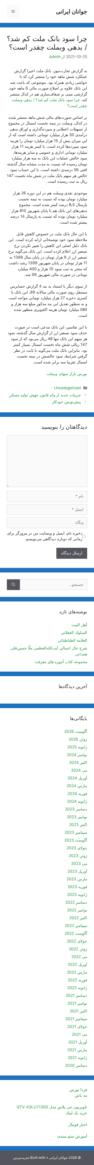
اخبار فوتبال (77, 1124)
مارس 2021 (77, 1050)
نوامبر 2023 (77, 817)
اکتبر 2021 (78, 1011)
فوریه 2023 (77, 886)
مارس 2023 (77, 879)
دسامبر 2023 (76, 809)
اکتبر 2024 (78, 762)
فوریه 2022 (77, 980)
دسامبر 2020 (76, 1065)
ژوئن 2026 (78, 739)
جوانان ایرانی (71, 11)
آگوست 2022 (76, 933)
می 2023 (79, 863)
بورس (82, 373)
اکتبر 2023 (78, 824)
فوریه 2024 (77, 793)
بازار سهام (67, 373)
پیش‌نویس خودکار (66, 402)
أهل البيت (79, 624)
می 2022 (79, 956)
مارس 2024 (77, 786)
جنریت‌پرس (21, 1157)
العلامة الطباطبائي (72, 640)
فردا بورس (78, 1089)
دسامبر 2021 (76, 995)
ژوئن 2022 (78, 949)
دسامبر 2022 (76, 902)
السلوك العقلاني (74, 632)
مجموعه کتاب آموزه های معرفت (61, 661)
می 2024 (79, 770)
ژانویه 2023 (77, 894)
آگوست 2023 (75, 840)
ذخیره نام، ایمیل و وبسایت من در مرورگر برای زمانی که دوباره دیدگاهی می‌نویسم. (44, 536)
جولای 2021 (77, 1026)
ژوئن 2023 (78, 855)
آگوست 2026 (75, 731)
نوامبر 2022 (77, 910)
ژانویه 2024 (77, 801)
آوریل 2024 (77, 778)
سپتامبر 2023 (76, 832)
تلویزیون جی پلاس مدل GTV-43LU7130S (52, 1107)
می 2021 (79, 1034)
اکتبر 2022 (78, 918)
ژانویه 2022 (77, 987)
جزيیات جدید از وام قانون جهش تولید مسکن (45, 395)
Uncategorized (67, 388)
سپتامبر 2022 (76, 925)
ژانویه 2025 (77, 747)
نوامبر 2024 (77, 754)
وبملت (52, 373)
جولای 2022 (77, 941)
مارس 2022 (77, 972)
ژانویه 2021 (77, 1057)
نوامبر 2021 (77, 1003)
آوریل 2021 (77, 1042)
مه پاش (81, 1095)
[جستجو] (13, 584)
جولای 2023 (77, 848)
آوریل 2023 (77, 871)
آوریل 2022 (77, 964)
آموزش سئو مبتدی (72, 1136)
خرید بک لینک (76, 1113)
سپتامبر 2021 (76, 1019)
